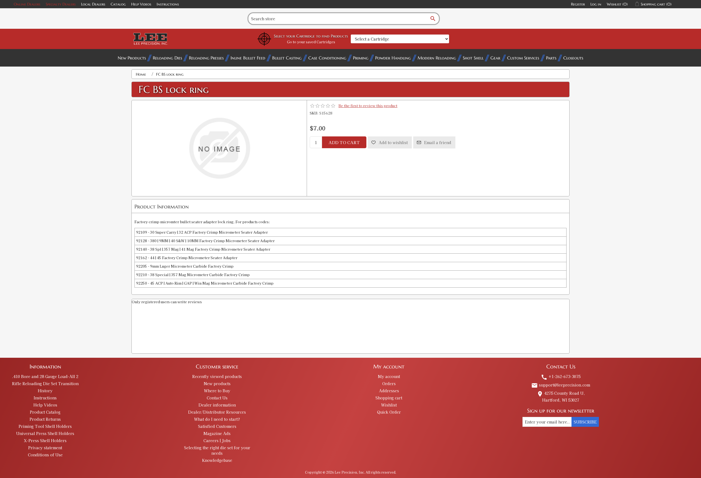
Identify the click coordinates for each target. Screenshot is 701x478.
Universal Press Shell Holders (45, 433)
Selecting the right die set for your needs (217, 450)
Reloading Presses (206, 58)
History (45, 390)
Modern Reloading (437, 58)
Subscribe (585, 422)
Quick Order (389, 412)
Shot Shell (473, 58)
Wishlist (389, 405)
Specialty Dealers (61, 4)
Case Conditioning (327, 58)
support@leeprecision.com (560, 385)
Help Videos (141, 4)
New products (217, 383)
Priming (360, 58)
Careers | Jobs (217, 440)
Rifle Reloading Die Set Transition (45, 383)
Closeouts (573, 58)
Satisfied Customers (217, 426)
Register (578, 4)
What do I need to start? (217, 419)
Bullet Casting (286, 58)
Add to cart (344, 142)
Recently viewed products (217, 376)
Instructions (168, 4)
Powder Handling (393, 58)
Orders (389, 383)
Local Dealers (93, 4)
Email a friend (437, 142)
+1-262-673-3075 (561, 376)
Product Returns (45, 419)
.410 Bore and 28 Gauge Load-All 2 (45, 376)
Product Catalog (45, 412)
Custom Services (523, 58)
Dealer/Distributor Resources (217, 412)
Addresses (389, 390)
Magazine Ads (217, 433)
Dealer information (217, 405)
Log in (595, 4)
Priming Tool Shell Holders (45, 426)
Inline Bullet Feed (248, 58)
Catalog (118, 4)
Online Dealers (27, 4)
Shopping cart (388, 397)
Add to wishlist (393, 142)
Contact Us (217, 397)
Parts (551, 58)
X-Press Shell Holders (45, 440)
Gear (495, 58)
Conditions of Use (45, 454)
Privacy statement (45, 447)
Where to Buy (217, 390)
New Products (132, 58)
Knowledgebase (217, 460)
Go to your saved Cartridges (311, 41)
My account (389, 376)
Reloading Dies (167, 58)
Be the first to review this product (367, 105)
